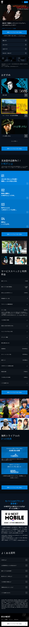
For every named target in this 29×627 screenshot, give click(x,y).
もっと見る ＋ (14, 141)
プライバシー (11, 619)
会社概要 (6, 619)
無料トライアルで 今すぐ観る (14, 32)
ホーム (2, 619)
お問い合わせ (16, 619)
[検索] (22, 2)
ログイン (26, 2)
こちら (24, 35)
